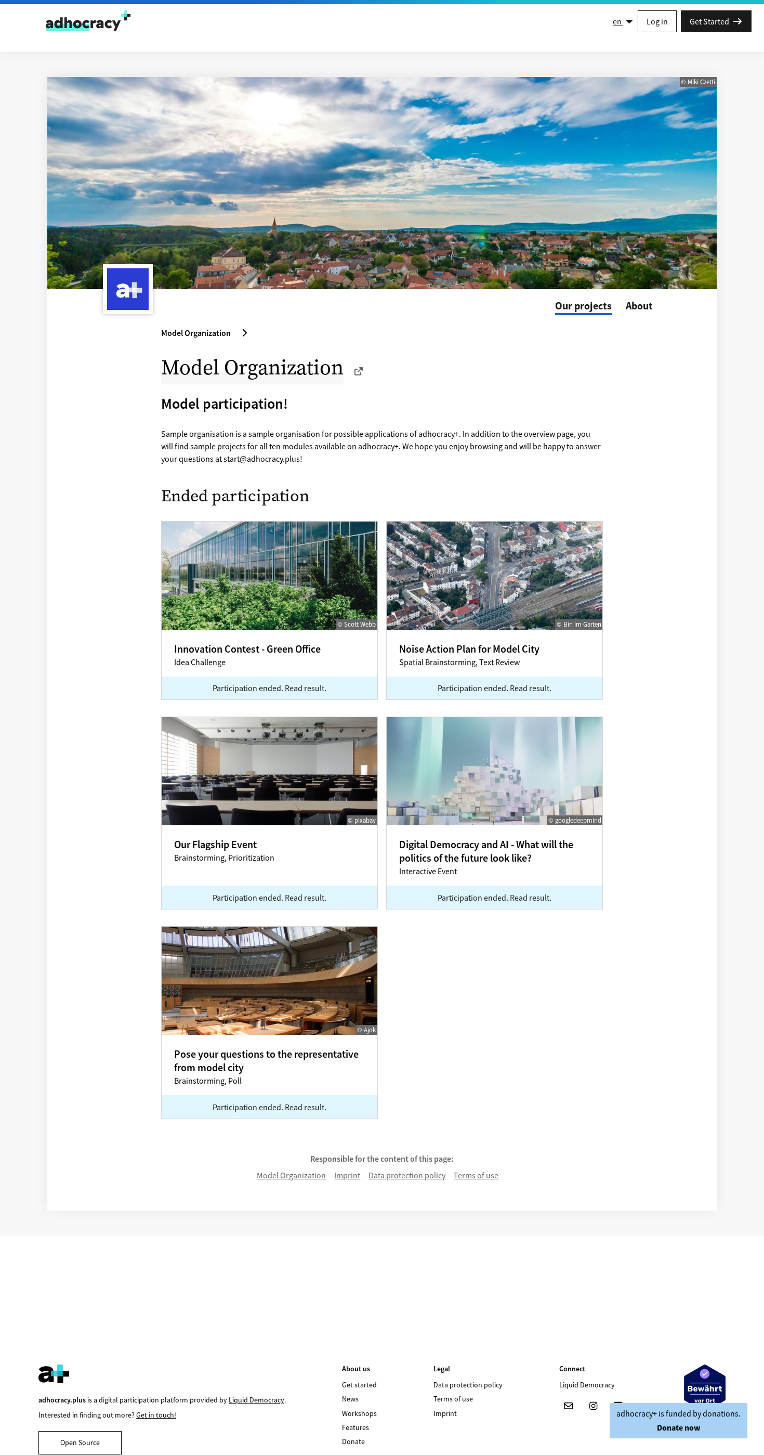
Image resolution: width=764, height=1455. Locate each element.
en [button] (618, 21)
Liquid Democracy (256, 1400)
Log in (657, 21)
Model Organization (291, 1175)
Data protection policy (406, 1175)
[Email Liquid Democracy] (568, 1406)
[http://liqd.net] (358, 371)
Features (355, 1427)
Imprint (347, 1175)
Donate (353, 1441)
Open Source (80, 1442)
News (350, 1399)
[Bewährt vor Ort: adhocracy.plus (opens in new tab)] (705, 1388)
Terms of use (476, 1175)
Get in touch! (156, 1415)
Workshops (359, 1413)
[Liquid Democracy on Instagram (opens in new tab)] (593, 1406)
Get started (359, 1384)
